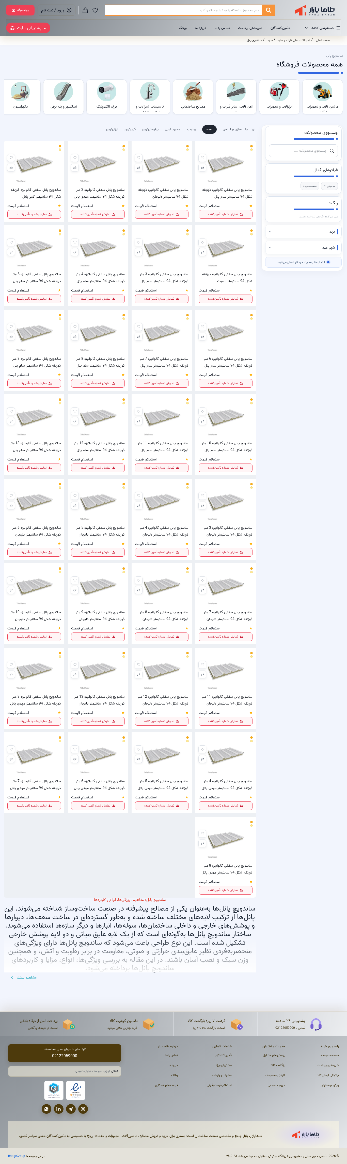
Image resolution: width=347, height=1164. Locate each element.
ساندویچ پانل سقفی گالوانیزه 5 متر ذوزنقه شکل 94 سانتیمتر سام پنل (36, 277)
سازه (270, 40)
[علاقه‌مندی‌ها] (95, 10)
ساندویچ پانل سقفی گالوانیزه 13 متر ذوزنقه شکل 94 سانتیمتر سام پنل (35, 446)
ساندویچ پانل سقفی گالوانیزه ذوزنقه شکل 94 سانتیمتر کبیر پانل (36, 193)
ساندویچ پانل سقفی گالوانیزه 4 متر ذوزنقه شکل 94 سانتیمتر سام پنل (100, 277)
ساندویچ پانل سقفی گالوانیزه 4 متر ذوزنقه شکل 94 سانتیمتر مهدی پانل (227, 784)
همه (209, 129)
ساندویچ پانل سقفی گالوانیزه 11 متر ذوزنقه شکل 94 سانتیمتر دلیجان (227, 700)
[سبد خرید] (85, 10)
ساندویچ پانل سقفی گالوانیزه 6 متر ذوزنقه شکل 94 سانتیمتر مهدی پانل (99, 784)
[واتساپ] (46, 1109)
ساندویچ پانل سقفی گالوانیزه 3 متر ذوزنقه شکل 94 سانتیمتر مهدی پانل (35, 700)
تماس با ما (222, 28)
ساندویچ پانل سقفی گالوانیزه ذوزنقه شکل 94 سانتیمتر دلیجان (163, 193)
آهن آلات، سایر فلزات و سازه (294, 40)
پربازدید (191, 129)
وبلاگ (183, 28)
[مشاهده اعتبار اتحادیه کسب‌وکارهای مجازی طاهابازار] (54, 1090)
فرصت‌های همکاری (166, 1085)
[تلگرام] (71, 1109)
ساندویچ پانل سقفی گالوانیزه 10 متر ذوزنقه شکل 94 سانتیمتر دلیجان (35, 615)
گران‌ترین (130, 129)
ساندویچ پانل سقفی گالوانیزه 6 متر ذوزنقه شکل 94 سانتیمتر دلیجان (36, 531)
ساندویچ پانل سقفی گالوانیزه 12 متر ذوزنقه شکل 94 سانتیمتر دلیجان (163, 700)
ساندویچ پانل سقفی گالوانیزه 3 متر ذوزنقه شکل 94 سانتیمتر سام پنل (164, 277)
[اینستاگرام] (83, 1109)
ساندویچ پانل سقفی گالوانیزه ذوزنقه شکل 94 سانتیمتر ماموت (227, 277)
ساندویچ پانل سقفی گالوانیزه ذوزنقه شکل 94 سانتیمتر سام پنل (227, 193)
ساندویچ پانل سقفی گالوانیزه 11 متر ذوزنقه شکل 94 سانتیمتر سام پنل (163, 446)
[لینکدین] (59, 1109)
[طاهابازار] (312, 10)
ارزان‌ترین (112, 129)
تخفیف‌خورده (310, 185)
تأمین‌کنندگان (280, 28)
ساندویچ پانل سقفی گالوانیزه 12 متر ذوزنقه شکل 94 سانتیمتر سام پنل (99, 446)
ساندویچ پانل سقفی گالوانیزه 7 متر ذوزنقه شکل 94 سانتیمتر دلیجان (228, 615)
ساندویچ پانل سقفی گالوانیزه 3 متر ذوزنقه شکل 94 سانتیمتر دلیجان (228, 531)
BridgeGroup (16, 1156)
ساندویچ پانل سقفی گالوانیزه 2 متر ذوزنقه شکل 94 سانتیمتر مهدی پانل (99, 193)
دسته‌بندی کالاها (322, 28)
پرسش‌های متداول (274, 1055)
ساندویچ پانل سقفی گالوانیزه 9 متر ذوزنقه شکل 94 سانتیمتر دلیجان (100, 615)
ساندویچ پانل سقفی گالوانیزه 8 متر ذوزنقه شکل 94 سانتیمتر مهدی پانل (227, 869)
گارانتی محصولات (275, 1075)
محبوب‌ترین (172, 129)
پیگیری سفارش (330, 1085)
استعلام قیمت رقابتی (219, 1085)
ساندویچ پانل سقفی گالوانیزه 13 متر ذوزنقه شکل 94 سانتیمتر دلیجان (99, 700)
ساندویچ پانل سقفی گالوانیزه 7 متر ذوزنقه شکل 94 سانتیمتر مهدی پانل (35, 784)
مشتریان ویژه (224, 1065)
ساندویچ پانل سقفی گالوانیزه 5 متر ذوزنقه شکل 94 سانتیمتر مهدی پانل (163, 784)
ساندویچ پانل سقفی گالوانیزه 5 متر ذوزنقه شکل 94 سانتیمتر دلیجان (100, 531)
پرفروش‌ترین (150, 129)
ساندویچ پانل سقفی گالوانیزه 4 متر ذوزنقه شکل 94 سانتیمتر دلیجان (164, 531)
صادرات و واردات (222, 1075)
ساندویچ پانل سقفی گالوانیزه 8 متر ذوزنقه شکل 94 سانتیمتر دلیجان (164, 615)
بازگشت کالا (278, 1065)
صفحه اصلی (323, 40)
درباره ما (200, 28)
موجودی (329, 185)
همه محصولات (330, 1055)
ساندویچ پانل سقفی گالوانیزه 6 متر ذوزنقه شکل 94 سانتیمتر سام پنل (228, 362)
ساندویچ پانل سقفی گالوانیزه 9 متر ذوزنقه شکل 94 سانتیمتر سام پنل (36, 362)
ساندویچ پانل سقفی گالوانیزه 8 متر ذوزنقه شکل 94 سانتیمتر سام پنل (100, 362)
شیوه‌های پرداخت (250, 28)
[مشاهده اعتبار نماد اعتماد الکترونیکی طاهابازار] (75, 1090)
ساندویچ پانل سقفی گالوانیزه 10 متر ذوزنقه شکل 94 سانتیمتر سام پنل (227, 446)
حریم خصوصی (276, 1085)
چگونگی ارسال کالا (328, 1075)
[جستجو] (268, 10)
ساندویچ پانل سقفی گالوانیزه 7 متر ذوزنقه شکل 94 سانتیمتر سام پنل (164, 362)
